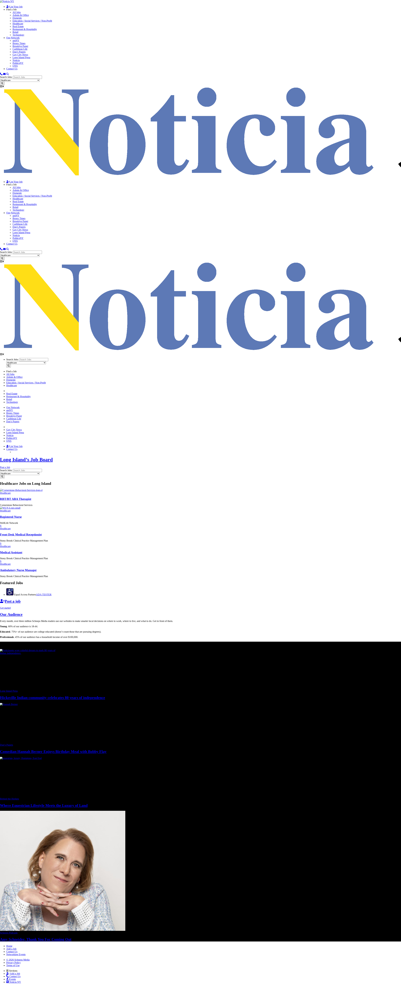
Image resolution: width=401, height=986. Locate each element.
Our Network (13, 37)
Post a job (13, 601)
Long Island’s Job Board (26, 459)
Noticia (16, 60)
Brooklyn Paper (20, 46)
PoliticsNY (18, 63)
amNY (16, 40)
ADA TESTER (44, 594)
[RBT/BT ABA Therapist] (21, 490)
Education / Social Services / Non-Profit (32, 20)
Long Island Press (21, 57)
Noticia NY (15, 982)
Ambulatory (18, 570)
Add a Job (14, 973)
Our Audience (11, 614)
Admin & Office (21, 15)
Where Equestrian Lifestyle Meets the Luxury (44, 805)
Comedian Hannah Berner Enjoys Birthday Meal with (53, 751)
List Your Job (16, 6)
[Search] (7, 74)
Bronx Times (19, 43)
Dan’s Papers (19, 51)
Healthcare (18, 23)
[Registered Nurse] (10, 508)
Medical (11, 552)
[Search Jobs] (2, 83)
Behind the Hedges (9, 798)
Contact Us (11, 68)
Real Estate (18, 26)
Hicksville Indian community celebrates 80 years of (52, 698)
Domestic (17, 18)
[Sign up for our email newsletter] (4, 74)
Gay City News (20, 54)
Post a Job (5, 467)
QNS (15, 66)
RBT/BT (15, 499)
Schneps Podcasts (9, 932)
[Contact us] (1, 74)
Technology (18, 35)
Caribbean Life (20, 49)
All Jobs (17, 12)
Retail (15, 32)
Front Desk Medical (21, 534)
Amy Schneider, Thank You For (35, 939)
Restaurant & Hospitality (25, 29)
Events (12, 979)
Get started (5, 608)
